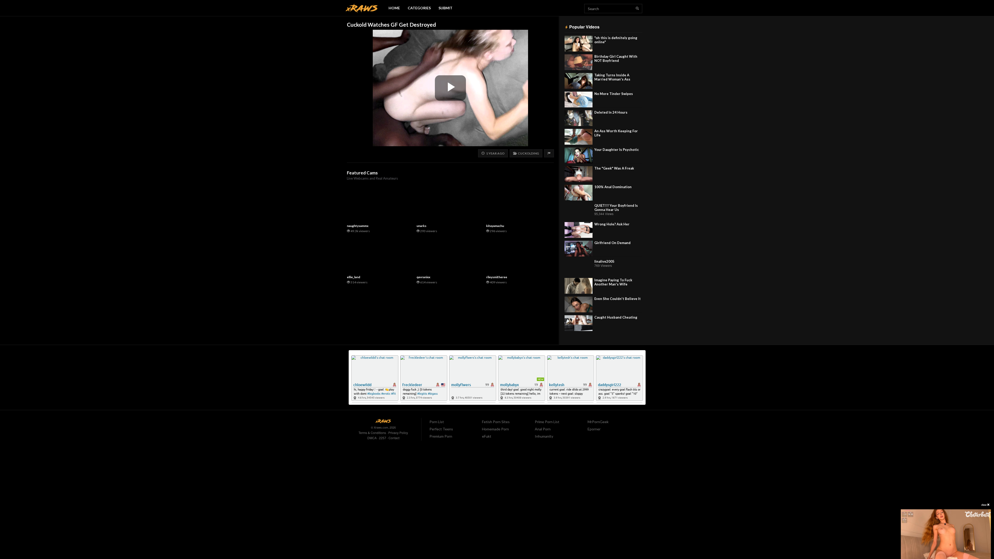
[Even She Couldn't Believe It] (579, 304)
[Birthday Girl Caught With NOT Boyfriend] (579, 62)
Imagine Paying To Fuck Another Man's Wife (613, 282)
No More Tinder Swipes (613, 94)
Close (984, 504)
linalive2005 (604, 261)
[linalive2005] (579, 267)
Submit (445, 8)
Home (394, 8)
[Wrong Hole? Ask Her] (579, 230)
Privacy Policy (398, 432)
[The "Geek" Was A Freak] (579, 174)
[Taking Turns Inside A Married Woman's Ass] (579, 81)
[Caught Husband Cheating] (579, 323)
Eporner (594, 429)
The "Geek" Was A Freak (614, 168)
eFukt (486, 436)
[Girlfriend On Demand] (579, 248)
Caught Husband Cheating (615, 317)
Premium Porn (440, 436)
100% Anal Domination (613, 187)
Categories (419, 8)
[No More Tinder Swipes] (579, 99)
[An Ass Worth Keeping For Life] (579, 137)
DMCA (372, 438)
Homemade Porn (495, 429)
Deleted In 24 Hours (610, 112)
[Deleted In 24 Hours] (579, 118)
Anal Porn (543, 429)
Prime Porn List (547, 422)
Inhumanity (544, 436)
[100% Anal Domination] (579, 193)
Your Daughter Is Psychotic (616, 150)
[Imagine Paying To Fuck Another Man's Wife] (579, 286)
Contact (394, 438)
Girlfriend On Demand (612, 243)
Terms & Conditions (372, 432)
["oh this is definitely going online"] (579, 44)
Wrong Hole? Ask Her (612, 224)
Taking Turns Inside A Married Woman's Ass (612, 77)
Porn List (436, 422)
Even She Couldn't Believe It (617, 299)
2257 (382, 438)
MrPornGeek (598, 422)
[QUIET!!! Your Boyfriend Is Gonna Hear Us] (579, 211)
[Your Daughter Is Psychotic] (579, 155)
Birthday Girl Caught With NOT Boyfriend (615, 58)
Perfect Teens (441, 429)
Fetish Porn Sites (496, 422)
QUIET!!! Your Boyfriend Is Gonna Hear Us (616, 207)
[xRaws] (362, 8)
